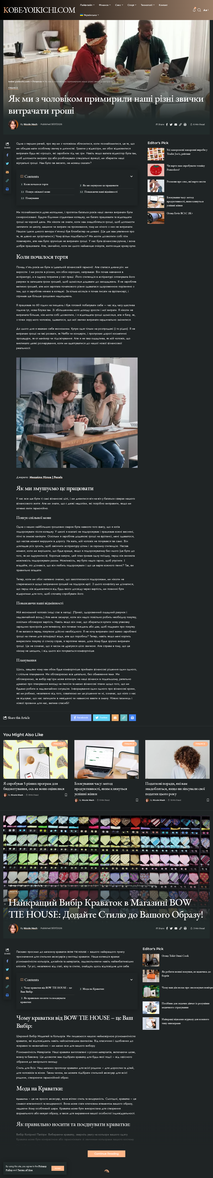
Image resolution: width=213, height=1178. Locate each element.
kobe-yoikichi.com (39, 10)
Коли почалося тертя (36, 184)
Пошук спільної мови (37, 191)
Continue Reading (106, 1153)
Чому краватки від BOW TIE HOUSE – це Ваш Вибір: (46, 989)
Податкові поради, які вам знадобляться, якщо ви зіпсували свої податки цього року (175, 788)
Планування (32, 198)
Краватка (22, 1099)
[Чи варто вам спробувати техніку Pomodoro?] (156, 170)
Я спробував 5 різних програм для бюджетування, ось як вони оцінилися (33, 786)
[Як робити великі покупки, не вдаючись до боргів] (151, 976)
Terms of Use (25, 1170)
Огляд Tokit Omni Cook (175, 956)
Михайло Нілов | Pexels (46, 477)
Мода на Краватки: (93, 989)
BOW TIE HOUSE (76, 952)
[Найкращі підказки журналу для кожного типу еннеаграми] (151, 1023)
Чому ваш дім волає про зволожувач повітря (187, 987)
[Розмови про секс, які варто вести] (156, 186)
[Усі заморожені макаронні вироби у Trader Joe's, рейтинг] (156, 154)
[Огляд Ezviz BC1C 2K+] (156, 217)
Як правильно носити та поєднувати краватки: (42, 1000)
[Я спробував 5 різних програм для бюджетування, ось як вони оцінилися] (35, 759)
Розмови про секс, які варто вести (186, 181)
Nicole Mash (30, 124)
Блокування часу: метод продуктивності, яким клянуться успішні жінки (185, 201)
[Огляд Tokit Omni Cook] (151, 960)
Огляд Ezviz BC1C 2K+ (180, 213)
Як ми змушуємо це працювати (100, 185)
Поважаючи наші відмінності (100, 191)
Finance (13, 88)
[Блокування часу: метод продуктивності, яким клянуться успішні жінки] (156, 201)
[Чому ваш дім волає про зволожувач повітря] (151, 992)
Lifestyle (14, 892)
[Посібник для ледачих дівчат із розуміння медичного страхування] (151, 1007)
